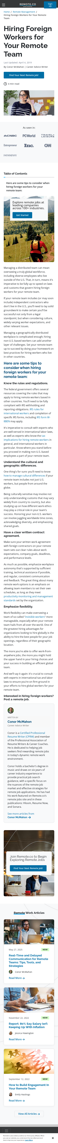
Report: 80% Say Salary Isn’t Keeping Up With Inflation (28, 1025)
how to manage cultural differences (24, 475)
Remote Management (24, 11)
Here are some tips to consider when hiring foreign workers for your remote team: (27, 186)
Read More (17, 978)
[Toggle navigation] (4, 5)
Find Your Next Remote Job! (24, 75)
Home (7, 11)
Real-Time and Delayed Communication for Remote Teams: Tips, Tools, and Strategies (28, 960)
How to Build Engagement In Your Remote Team (29, 1086)
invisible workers (35, 616)
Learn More (29, 1140)
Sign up (50, 4)
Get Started (22, 215)
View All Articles (27, 1113)
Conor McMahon (15, 66)
